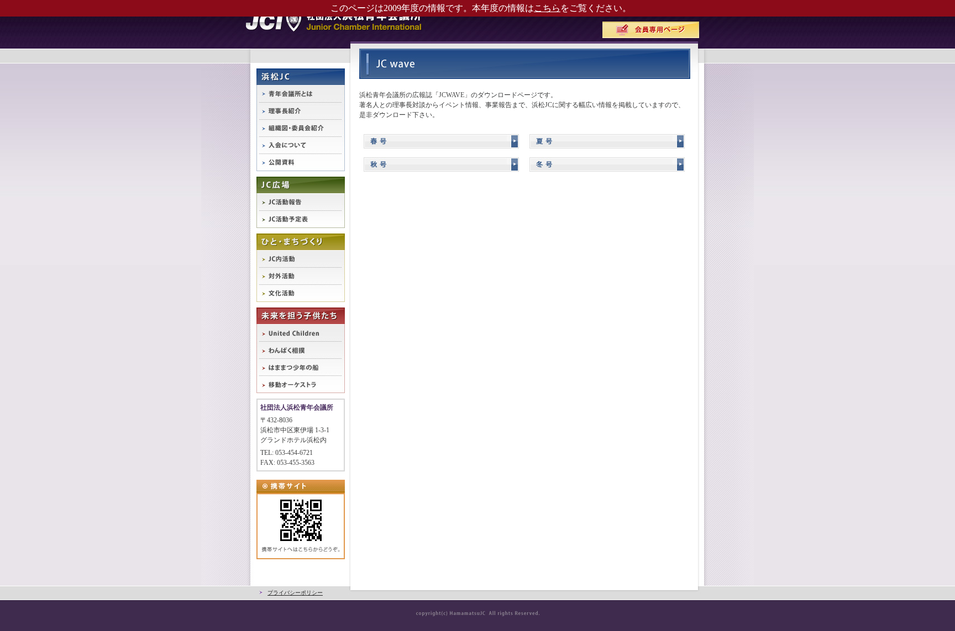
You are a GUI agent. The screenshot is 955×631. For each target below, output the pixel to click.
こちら (547, 8)
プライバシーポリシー (295, 593)
